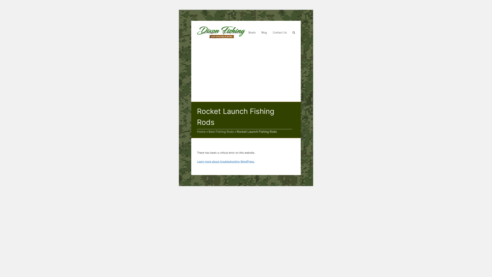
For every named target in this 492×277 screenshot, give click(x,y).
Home (201, 131)
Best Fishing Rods (221, 131)
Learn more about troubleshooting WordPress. (226, 161)
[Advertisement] (246, 73)
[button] (294, 32)
